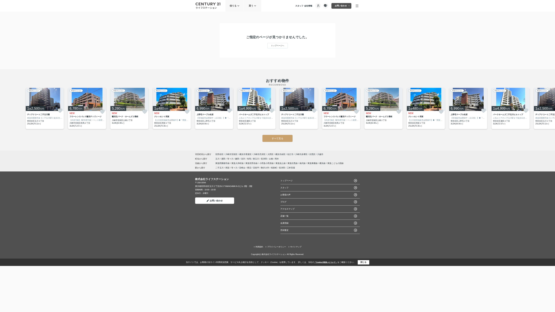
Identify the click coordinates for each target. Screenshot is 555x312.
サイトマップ (295, 247)
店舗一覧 (284, 216)
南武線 (302, 163)
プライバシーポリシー (276, 247)
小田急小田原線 (266, 163)
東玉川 (256, 159)
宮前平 (256, 168)
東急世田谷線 (251, 163)
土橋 (271, 159)
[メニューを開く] (357, 6)
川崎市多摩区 (301, 154)
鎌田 (237, 159)
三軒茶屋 (291, 168)
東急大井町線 (237, 163)
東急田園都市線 (222, 163)
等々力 (230, 159)
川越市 (320, 154)
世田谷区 (219, 154)
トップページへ (277, 45)
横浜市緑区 (280, 154)
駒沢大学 (265, 168)
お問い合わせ (341, 5)
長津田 (264, 159)
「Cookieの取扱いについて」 (325, 262)
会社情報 (308, 6)
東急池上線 (280, 163)
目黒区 (312, 154)
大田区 (270, 154)
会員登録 (284, 223)
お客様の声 (285, 195)
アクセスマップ (287, 209)
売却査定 (284, 230)
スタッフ (299, 6)
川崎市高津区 (259, 154)
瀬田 (223, 159)
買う (251, 5)
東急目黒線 (292, 163)
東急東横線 (312, 163)
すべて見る (277, 138)
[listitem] (214, 108)
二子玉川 (219, 168)
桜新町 (274, 168)
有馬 (249, 159)
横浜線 (322, 163)
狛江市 (290, 154)
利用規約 (259, 247)
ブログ (283, 202)
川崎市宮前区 (231, 154)
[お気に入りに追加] (60, 110)
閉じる (363, 262)
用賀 (227, 168)
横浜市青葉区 (245, 154)
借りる (233, 5)
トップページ (286, 180)
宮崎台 (242, 168)
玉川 (217, 159)
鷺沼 (249, 168)
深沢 (243, 159)
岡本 (277, 159)
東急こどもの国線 (335, 163)
